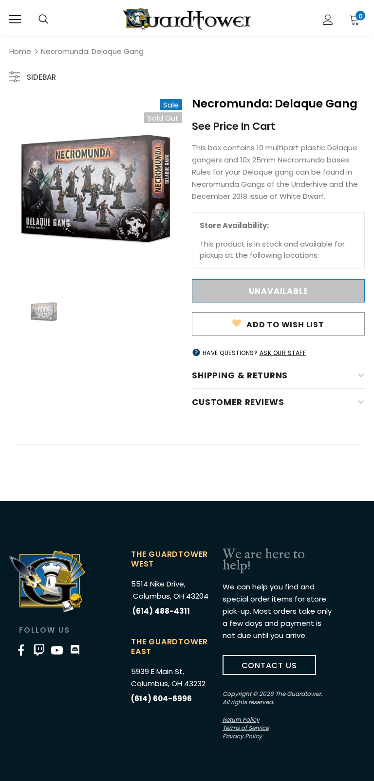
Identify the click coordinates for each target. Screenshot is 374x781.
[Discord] (75, 649)
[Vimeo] (39, 649)
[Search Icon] (43, 19)
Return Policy (241, 719)
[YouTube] (57, 649)
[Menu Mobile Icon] (15, 19)
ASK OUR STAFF (283, 353)
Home (20, 51)
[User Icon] (328, 20)
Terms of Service (246, 728)
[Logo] (187, 19)
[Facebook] (21, 649)
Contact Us (269, 665)
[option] (95, 188)
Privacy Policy (242, 736)
